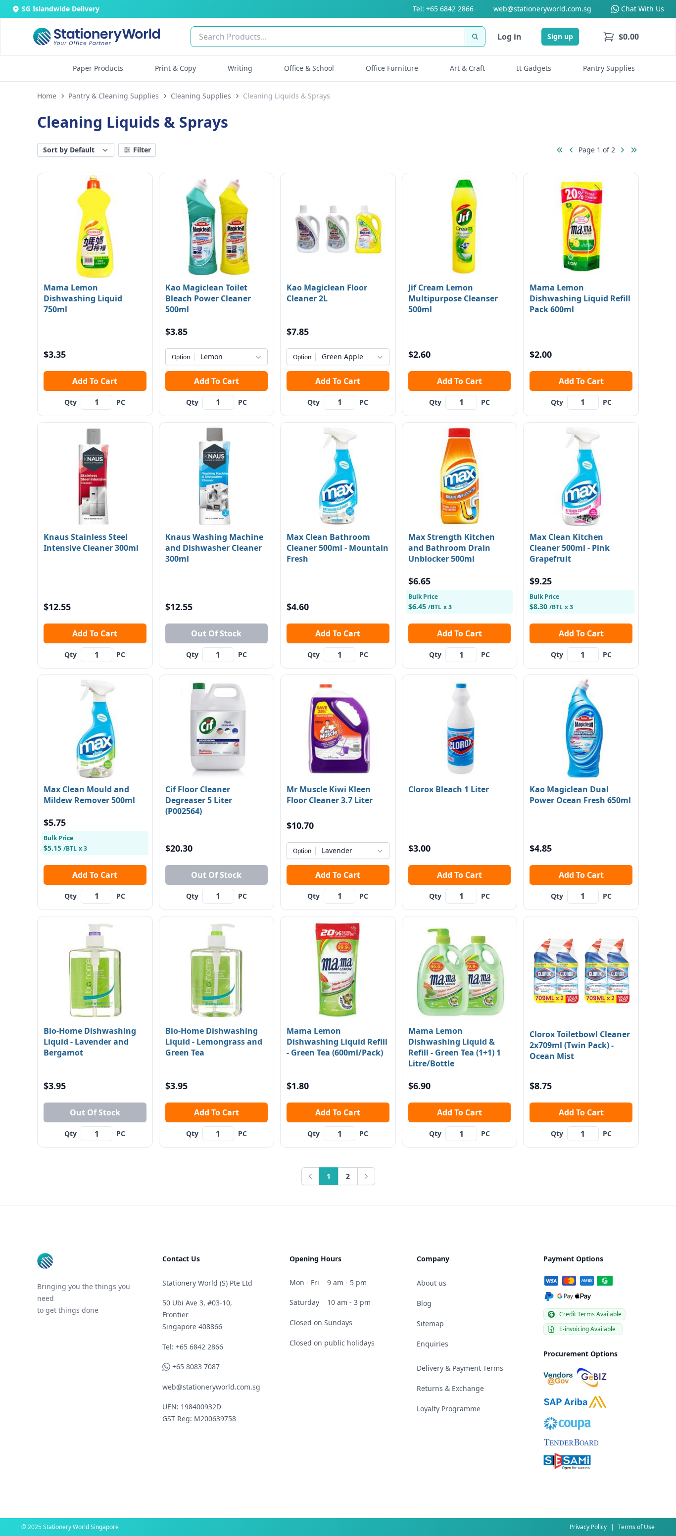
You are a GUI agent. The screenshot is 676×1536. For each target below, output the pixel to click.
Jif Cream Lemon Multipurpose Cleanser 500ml (453, 298)
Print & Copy (175, 68)
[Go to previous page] (572, 150)
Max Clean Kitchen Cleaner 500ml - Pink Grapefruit (570, 547)
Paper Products (98, 68)
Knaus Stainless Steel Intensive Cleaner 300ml (91, 542)
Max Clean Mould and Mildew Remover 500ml (89, 795)
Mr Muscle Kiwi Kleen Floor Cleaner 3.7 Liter (330, 795)
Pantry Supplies (609, 68)
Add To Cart (94, 381)
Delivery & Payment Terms (460, 1368)
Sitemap (430, 1323)
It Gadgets (534, 68)
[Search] (475, 36)
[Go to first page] (560, 150)
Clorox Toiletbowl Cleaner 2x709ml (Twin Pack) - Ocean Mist (580, 1045)
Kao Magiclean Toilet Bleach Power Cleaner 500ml (208, 298)
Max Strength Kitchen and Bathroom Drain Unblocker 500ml (451, 547)
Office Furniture (392, 68)
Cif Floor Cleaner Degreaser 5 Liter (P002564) (198, 800)
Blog (424, 1303)
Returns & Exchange (450, 1388)
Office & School (309, 68)
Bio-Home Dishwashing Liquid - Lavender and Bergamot (90, 1041)
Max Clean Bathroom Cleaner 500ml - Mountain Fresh (337, 547)
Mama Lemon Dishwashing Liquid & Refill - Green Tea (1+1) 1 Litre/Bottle (454, 1047)
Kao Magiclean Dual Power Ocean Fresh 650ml (580, 795)
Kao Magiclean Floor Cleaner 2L (327, 293)
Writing (240, 68)
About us (431, 1283)
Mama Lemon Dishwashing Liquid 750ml (83, 298)
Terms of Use (636, 1527)
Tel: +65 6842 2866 (443, 8)
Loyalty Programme (449, 1408)
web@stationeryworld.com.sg (542, 8)
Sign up (560, 36)
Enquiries (432, 1343)
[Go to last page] (634, 150)
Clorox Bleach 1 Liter (448, 789)
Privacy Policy (588, 1527)
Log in (509, 36)
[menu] (621, 37)
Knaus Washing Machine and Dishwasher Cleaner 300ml (214, 547)
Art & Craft (467, 68)
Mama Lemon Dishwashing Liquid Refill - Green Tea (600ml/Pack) (337, 1041)
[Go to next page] (622, 150)
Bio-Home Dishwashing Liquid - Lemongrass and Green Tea (213, 1041)
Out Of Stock (216, 633)
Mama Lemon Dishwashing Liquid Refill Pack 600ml (580, 298)
